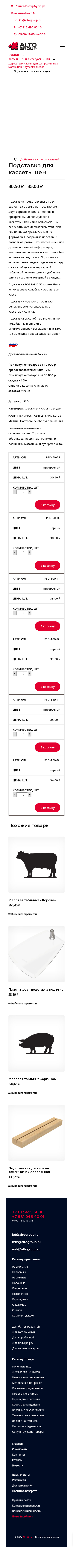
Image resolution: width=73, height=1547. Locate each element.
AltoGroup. (29, 1537)
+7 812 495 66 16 (30, 27)
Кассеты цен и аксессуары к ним (29, 59)
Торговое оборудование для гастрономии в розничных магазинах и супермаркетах (35, 438)
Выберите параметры (24, 914)
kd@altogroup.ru (30, 20)
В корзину (47, 505)
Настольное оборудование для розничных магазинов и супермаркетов (35, 427)
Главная (13, 54)
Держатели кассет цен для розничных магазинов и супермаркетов (33, 65)
